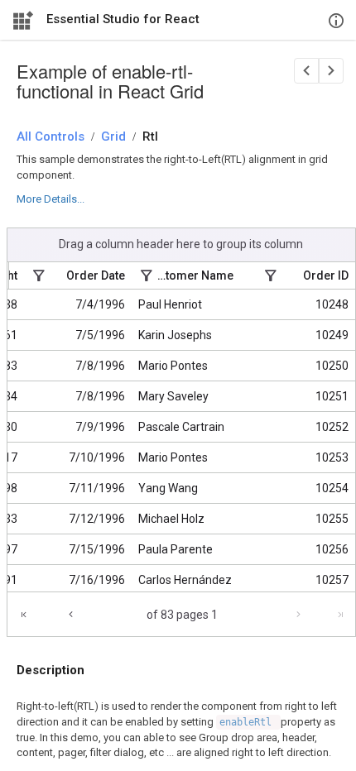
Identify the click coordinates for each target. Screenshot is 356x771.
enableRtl (248, 722)
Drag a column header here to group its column (181, 244)
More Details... (50, 199)
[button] (330, 614)
